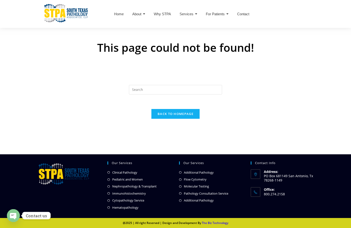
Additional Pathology (199, 172)
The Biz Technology (215, 223)
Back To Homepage (175, 114)
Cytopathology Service (128, 200)
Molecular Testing (196, 186)
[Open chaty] (13, 215)
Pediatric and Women (127, 179)
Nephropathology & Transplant (134, 186)
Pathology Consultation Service (206, 193)
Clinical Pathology (124, 172)
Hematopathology (125, 207)
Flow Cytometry (195, 179)
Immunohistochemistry (129, 193)
